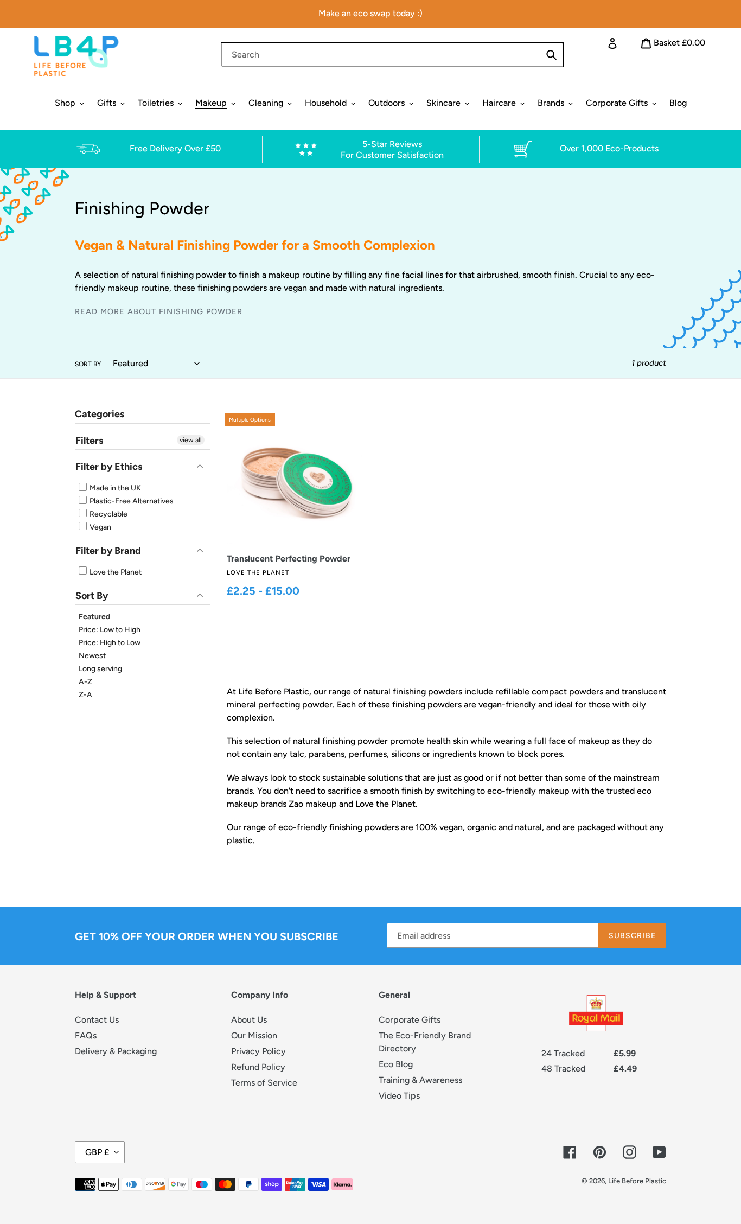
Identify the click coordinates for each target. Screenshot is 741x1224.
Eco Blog (396, 1064)
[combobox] (392, 55)
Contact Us (97, 1020)
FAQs (86, 1035)
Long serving (100, 668)
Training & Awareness (420, 1080)
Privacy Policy (258, 1051)
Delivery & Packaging (116, 1051)
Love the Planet (115, 572)
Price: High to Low (109, 642)
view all (191, 440)
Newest (92, 655)
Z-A (85, 694)
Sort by (88, 364)
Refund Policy (258, 1067)
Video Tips (399, 1096)
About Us (249, 1020)
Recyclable (107, 514)
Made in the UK (114, 488)
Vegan (99, 527)
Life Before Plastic (637, 1181)
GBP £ (97, 1152)
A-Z (85, 681)
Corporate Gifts (409, 1020)
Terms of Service (264, 1083)
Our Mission (254, 1035)
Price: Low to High (109, 629)
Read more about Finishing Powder (158, 311)
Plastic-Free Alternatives (131, 501)
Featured (94, 616)
